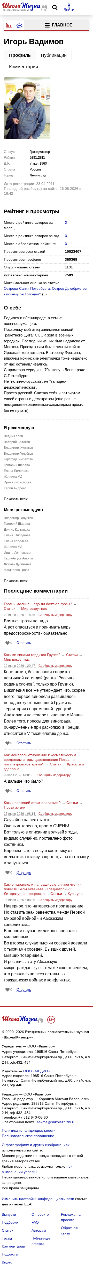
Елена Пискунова (17, 535)
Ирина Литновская (17, 482)
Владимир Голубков (18, 453)
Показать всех (16, 499)
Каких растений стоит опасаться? (32, 803)
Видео (7, 1262)
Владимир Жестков (18, 447)
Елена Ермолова (16, 471)
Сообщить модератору (55, 615)
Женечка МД (13, 477)
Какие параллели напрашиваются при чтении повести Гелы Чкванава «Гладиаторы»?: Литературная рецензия (43, 889)
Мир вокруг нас (34, 608)
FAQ (35, 1222)
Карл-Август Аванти (18, 558)
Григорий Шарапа (17, 465)
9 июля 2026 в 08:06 (19, 775)
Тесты (7, 1238)
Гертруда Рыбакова (18, 459)
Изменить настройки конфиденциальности (38, 1199)
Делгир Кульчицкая (18, 529)
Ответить (24, 643)
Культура (75, 894)
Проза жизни (14, 807)
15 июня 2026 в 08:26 (20, 900)
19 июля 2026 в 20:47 (20, 666)
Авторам (39, 1230)
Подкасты (10, 1254)
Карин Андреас (15, 488)
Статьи (10, 608)
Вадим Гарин (13, 436)
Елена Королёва (16, 541)
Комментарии (23, 66)
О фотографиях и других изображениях (35, 1145)
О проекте (40, 1214)
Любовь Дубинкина (18, 564)
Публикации (54, 55)
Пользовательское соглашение (28, 1136)
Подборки (10, 1222)
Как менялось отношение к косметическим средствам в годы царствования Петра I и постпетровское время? (40, 759)
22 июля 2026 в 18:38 (20, 615)
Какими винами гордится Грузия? (32, 655)
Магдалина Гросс (16, 570)
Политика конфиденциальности (29, 1130)
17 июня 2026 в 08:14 (20, 814)
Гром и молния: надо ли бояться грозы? (38, 604)
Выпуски (9, 1214)
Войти (69, 9)
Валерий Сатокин (17, 442)
